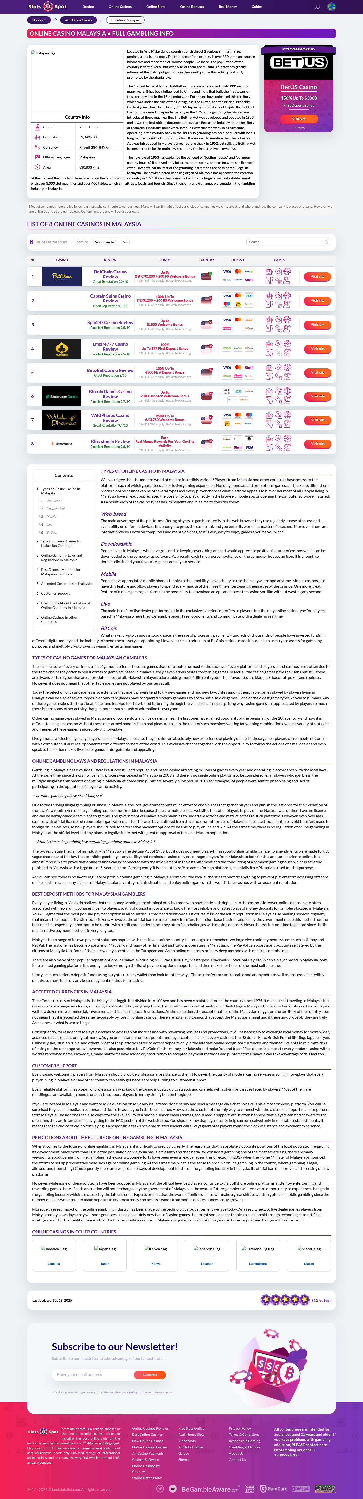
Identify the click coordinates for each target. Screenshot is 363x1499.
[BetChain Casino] (61, 276)
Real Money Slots (191, 1434)
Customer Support (55, 593)
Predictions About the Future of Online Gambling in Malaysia (65, 605)
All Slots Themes (190, 1447)
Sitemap (184, 1459)
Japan (105, 1264)
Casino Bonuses (192, 6)
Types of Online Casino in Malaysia (60, 491)
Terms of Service (153, 1392)
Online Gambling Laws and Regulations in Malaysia (61, 557)
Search (317, 7)
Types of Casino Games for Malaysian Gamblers (61, 543)
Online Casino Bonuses (149, 1447)
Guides (257, 6)
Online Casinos (120, 6)
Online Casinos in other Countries (59, 619)
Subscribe (150, 1375)
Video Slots (187, 1441)
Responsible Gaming (244, 1441)
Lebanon (207, 1264)
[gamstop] (250, 1491)
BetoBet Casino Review (110, 370)
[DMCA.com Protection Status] (301, 1490)
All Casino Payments (148, 1453)
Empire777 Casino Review (110, 347)
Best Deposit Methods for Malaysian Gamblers (61, 571)
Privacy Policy (128, 1392)
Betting (88, 6)
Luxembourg (258, 1264)
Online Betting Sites (147, 1478)
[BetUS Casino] (298, 62)
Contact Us (237, 1459)
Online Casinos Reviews (150, 1428)
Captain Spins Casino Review (110, 298)
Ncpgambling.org (288, 1450)
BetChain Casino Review (110, 274)
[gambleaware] (211, 1491)
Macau (309, 1264)
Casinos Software (145, 1459)
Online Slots (155, 6)
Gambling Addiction (244, 1447)
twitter (160, 1489)
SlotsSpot (39, 20)
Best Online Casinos (147, 1434)
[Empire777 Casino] (61, 349)
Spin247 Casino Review (110, 322)
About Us (236, 1453)
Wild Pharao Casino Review (110, 418)
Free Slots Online (191, 1428)
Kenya (156, 1264)
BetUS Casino (299, 87)
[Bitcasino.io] (61, 444)
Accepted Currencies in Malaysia (66, 583)
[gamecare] (273, 1491)
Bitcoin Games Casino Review (110, 394)
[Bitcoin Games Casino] (61, 396)
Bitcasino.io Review (110, 441)
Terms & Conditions (244, 1434)
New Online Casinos (147, 1441)
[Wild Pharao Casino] (61, 420)
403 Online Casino (78, 20)
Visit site (298, 119)
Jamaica (54, 1264)
